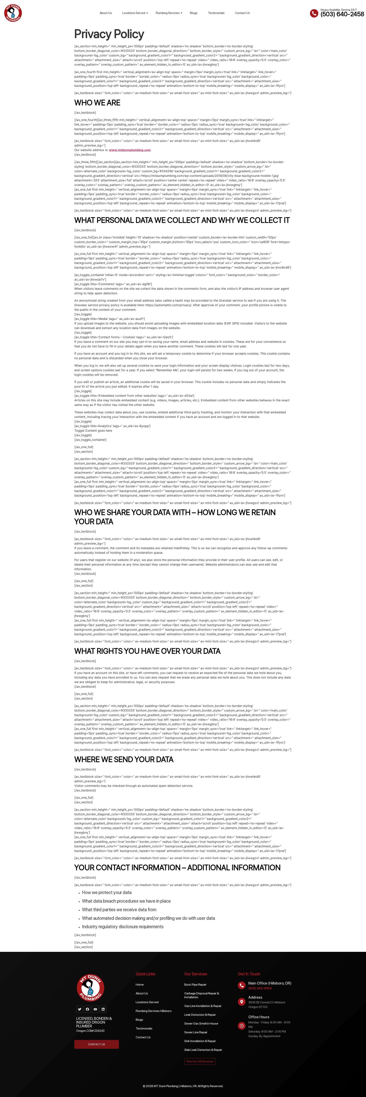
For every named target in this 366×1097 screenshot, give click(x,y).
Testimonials (216, 13)
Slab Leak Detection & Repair (203, 1050)
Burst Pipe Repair (195, 984)
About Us (106, 13)
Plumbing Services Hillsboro (154, 1011)
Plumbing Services (168, 13)
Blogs (193, 13)
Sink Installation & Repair (200, 1041)
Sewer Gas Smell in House (201, 1023)
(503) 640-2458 (342, 14)
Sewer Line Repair (195, 1032)
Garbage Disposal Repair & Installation (201, 995)
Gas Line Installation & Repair (203, 1006)
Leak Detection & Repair (200, 1015)
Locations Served (133, 13)
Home (140, 984)
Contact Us (242, 13)
